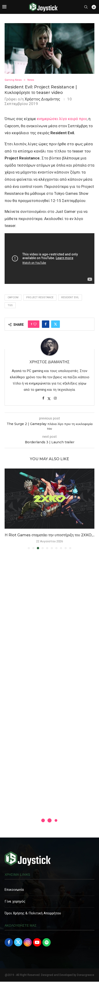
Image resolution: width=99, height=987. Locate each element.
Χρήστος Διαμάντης (42, 99)
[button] (8, 508)
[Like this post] (35, 324)
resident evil (70, 297)
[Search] (86, 7)
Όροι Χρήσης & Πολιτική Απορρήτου (33, 913)
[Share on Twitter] (55, 324)
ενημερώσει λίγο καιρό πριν (62, 118)
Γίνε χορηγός (15, 901)
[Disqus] (49, 619)
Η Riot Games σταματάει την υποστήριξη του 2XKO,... (49, 535)
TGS (10, 305)
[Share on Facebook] (45, 324)
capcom (13, 297)
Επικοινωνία (14, 890)
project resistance (39, 297)
